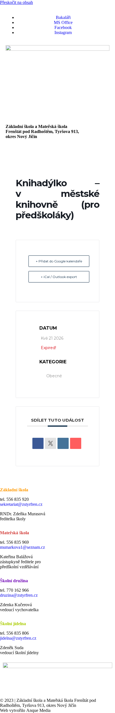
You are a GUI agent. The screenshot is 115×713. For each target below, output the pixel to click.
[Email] (75, 443)
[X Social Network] (50, 443)
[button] (57, 152)
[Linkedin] (63, 443)
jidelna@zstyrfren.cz (18, 638)
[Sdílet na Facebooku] (38, 443)
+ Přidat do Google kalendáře (59, 261)
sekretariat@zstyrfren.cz (21, 504)
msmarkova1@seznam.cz (22, 547)
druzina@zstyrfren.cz (19, 595)
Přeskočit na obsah (16, 2)
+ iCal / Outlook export (59, 277)
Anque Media (38, 710)
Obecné (54, 375)
